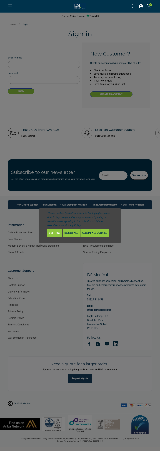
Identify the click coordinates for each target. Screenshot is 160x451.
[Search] (132, 6)
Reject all (71, 232)
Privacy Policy (72, 225)
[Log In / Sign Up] (140, 6)
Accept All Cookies (94, 232)
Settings (54, 232)
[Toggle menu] (10, 6)
